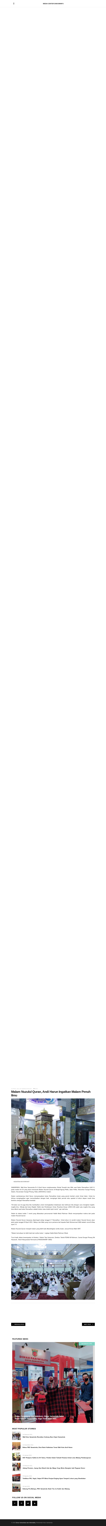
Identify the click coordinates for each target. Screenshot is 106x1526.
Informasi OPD (86, 1343)
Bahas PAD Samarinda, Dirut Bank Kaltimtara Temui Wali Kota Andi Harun (47, 1447)
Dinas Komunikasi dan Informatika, (26, 1522)
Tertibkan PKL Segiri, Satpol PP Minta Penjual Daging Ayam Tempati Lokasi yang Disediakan (54, 1478)
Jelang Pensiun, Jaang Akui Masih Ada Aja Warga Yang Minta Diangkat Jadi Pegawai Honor (54, 1468)
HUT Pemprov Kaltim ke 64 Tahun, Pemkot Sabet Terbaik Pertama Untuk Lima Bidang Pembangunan (57, 1458)
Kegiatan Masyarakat (21, 1181)
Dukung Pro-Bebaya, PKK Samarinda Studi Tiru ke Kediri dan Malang (46, 1489)
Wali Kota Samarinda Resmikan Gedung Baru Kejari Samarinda (44, 1437)
